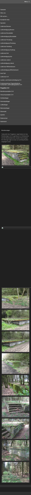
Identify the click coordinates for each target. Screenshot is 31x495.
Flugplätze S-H (4, 88)
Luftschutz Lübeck (5, 60)
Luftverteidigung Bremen (7, 29)
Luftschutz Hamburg (6, 46)
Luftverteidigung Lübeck (7, 63)
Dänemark (3, 111)
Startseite (3, 9)
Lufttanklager (4, 104)
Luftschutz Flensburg (6, 39)
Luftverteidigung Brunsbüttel (8, 36)
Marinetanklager (5, 108)
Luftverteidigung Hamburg (7, 50)
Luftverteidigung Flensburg (7, 43)
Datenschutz (3, 118)
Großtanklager (4, 98)
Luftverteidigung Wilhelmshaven (9, 70)
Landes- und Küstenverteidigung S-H (10, 80)
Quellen (2, 114)
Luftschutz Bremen (5, 26)
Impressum (3, 121)
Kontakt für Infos (4, 19)
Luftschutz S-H (4, 76)
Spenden (3, 23)
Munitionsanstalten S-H (7, 91)
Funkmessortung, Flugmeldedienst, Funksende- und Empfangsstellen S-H (11, 84)
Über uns (3, 13)
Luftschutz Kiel (4, 53)
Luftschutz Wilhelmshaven (7, 66)
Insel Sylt (3, 73)
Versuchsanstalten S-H (6, 94)
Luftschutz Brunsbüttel (6, 33)
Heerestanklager (5, 101)
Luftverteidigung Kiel (6, 56)
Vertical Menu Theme (18, 493)
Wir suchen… (4, 16)
